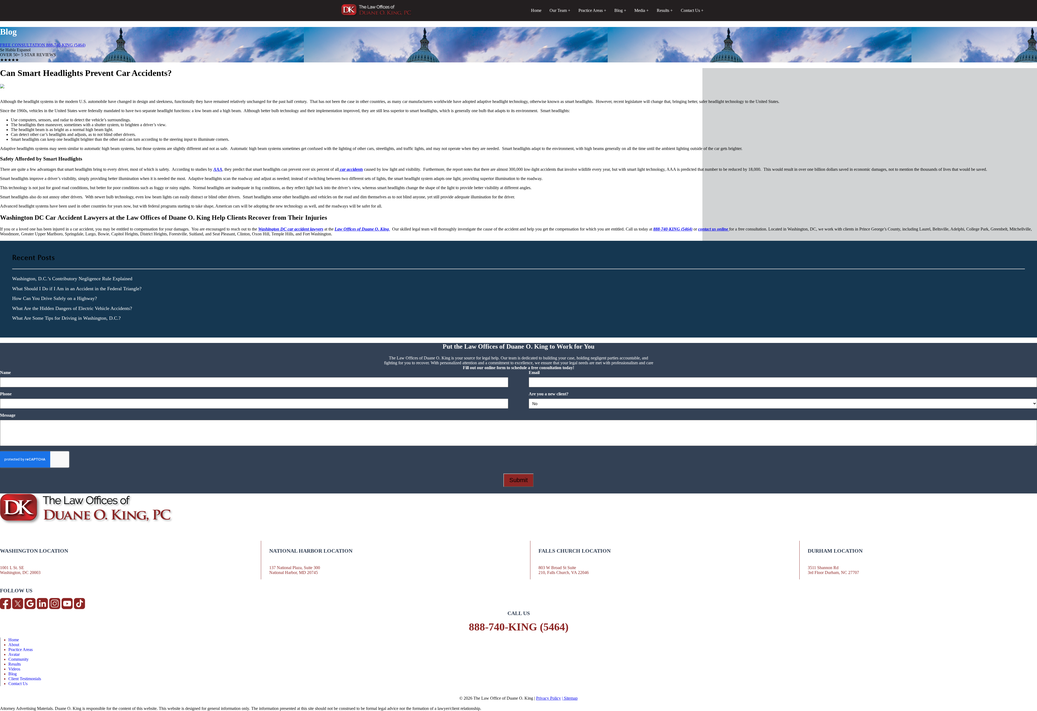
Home (536, 10)
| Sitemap (570, 698)
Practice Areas (590, 10)
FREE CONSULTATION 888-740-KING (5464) (42, 45)
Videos (14, 669)
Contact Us (690, 10)
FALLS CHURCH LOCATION (574, 551)
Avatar (14, 654)
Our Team (558, 10)
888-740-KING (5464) (518, 627)
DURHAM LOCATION (835, 551)
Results (663, 10)
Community (18, 659)
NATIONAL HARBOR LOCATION (310, 551)
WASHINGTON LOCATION (34, 551)
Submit (518, 480)
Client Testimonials (24, 678)
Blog (618, 10)
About (13, 644)
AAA (217, 169)
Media (639, 10)
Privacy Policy (548, 698)
